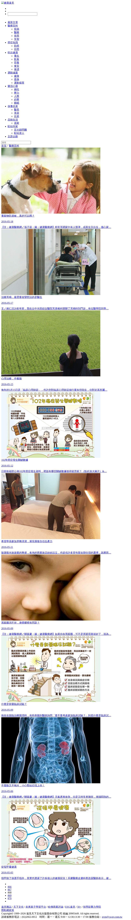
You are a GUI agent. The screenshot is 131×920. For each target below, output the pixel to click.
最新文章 (13, 22)
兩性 (16, 89)
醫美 (16, 109)
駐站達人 (19, 133)
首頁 (3, 145)
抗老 (16, 116)
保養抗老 (13, 106)
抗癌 (16, 49)
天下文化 (18, 906)
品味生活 (13, 119)
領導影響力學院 (92, 906)
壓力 (16, 92)
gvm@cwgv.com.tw (112, 917)
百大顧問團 (20, 129)
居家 (16, 123)
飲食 (16, 59)
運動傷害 (19, 82)
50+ (79, 906)
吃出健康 (13, 52)
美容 (16, 113)
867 (10, 889)
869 (10, 895)
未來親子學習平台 (36, 906)
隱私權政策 (7, 910)
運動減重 (13, 72)
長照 (16, 35)
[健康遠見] (7, 2)
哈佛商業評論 (55, 906)
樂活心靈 (13, 86)
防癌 (16, 45)
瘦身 (16, 79)
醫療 (16, 32)
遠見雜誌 (6, 906)
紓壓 (16, 99)
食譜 (16, 69)
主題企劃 (13, 136)
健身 (16, 76)
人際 (16, 96)
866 (10, 886)
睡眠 (16, 103)
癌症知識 (13, 42)
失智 (16, 39)
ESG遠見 (70, 906)
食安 (16, 66)
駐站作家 (13, 126)
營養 (16, 62)
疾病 (16, 29)
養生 (16, 56)
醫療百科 (13, 25)
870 (10, 898)
